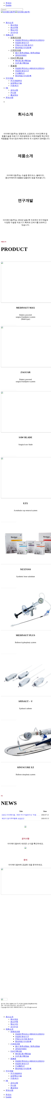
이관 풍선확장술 (22, 1056)
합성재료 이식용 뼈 (23, 1041)
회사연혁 (14, 1022)
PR (7, 1081)
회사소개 (9, 1017)
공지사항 (14, 1083)
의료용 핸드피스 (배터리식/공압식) (29, 1034)
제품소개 (9, 1029)
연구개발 (9, 1071)
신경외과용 (15, 1044)
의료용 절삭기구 (22, 1036)
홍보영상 (14, 1088)
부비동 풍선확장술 (23, 1054)
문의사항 (9, 1090)
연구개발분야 (16, 1073)
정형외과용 (15, 1032)
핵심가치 (14, 1024)
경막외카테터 (21, 1049)
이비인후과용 (16, 1051)
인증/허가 (14, 1078)
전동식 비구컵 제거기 (24, 1039)
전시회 (13, 1085)
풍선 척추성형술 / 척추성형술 (27, 1046)
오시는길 (14, 1027)
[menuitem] (8, 3)
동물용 (13, 1059)
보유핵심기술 (16, 1076)
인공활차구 (20, 1066)
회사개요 (14, 1019)
